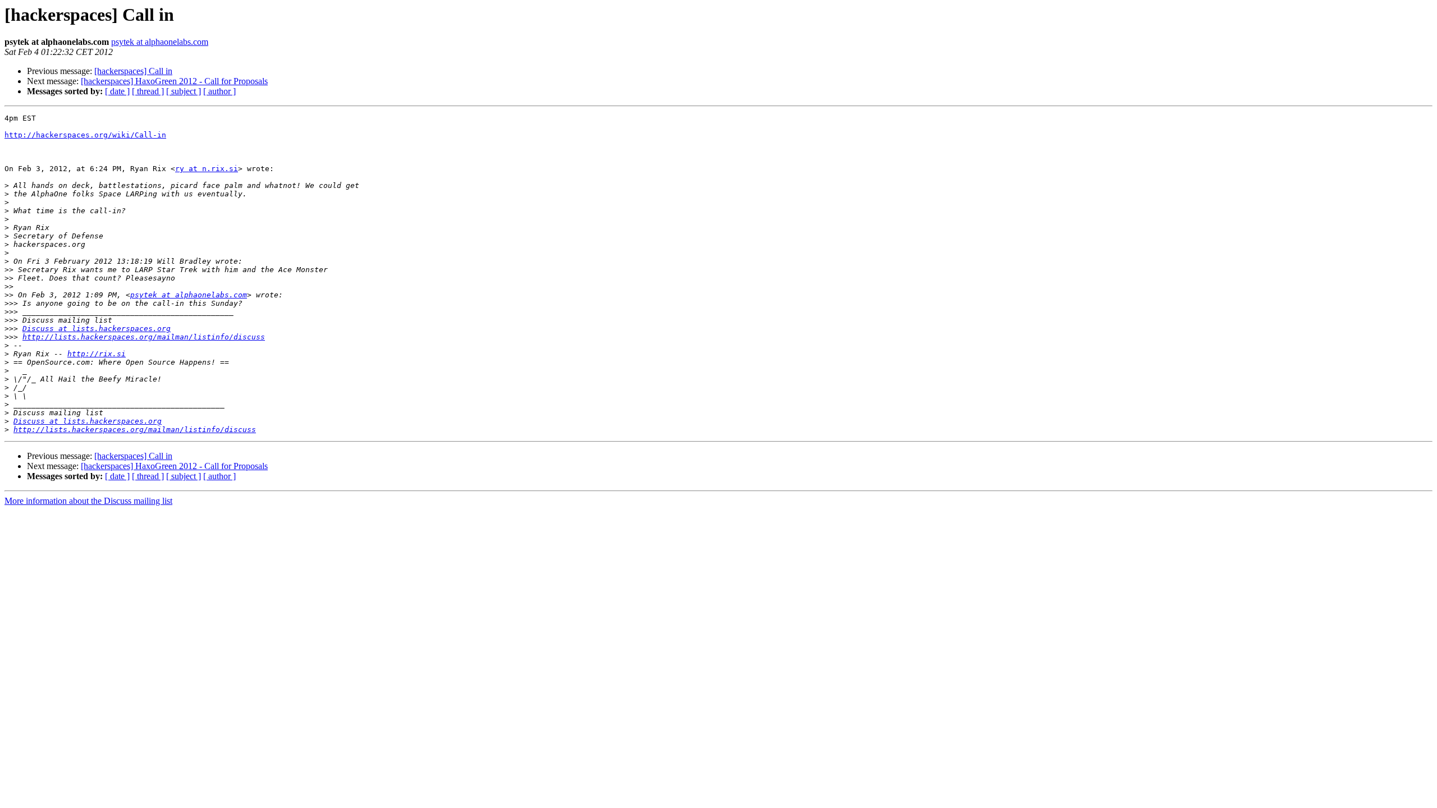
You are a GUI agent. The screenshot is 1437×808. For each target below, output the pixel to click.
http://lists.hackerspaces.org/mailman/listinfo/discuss (143, 337)
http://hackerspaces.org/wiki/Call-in (85, 135)
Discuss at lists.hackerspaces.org (96, 328)
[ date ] (117, 91)
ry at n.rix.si (206, 168)
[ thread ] (148, 91)
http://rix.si (96, 354)
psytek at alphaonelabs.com (159, 42)
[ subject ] (183, 91)
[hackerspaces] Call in (133, 71)
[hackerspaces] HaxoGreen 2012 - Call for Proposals (174, 81)
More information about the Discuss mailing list (88, 501)
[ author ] (219, 91)
